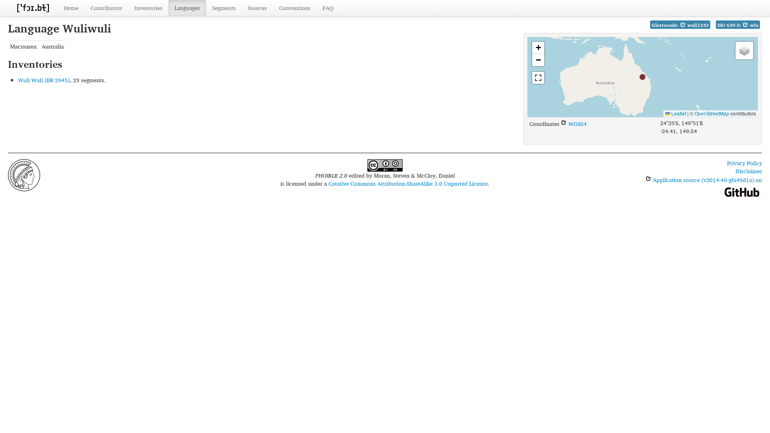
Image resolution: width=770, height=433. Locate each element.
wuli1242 (697, 25)
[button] (642, 77)
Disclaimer (749, 171)
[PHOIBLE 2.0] (33, 8)
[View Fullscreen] (538, 78)
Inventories (148, 7)
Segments (224, 7)
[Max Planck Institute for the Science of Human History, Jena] (24, 174)
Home (71, 7)
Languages (187, 7)
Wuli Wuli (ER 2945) (44, 80)
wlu (753, 25)
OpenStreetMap (712, 113)
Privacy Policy (744, 163)
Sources (257, 7)
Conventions (294, 7)
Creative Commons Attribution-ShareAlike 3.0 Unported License (408, 183)
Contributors (106, 7)
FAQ (327, 7)
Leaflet (678, 113)
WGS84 (577, 123)
